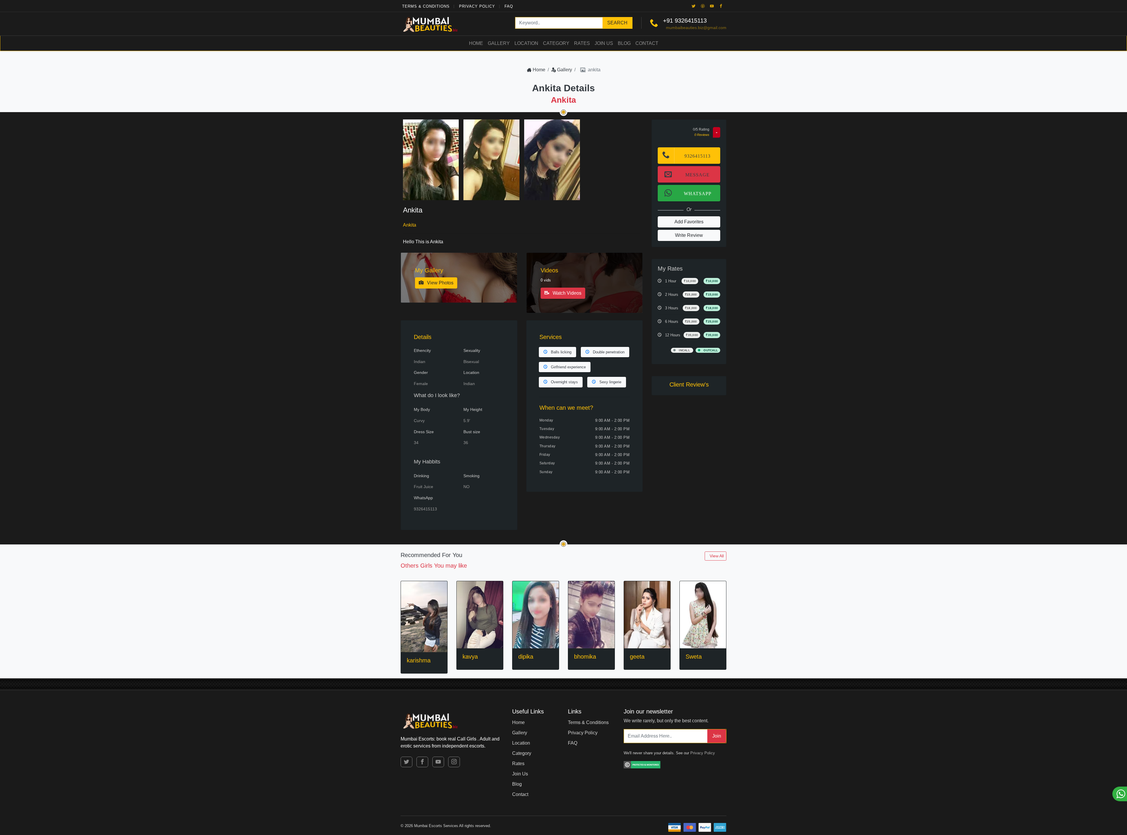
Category (556, 43)
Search (617, 22)
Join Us (604, 43)
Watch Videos (566, 293)
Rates (582, 43)
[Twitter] (693, 6)
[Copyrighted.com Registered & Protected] (642, 763)
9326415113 (691, 20)
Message (697, 174)
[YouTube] (712, 6)
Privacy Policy (477, 6)
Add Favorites (688, 221)
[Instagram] (454, 762)
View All (717, 556)
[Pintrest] (703, 6)
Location (526, 43)
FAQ (509, 6)
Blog (624, 43)
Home (476, 43)
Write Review (689, 235)
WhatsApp (697, 193)
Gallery (499, 43)
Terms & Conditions (426, 6)
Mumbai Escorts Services (436, 826)
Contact (646, 43)
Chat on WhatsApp (1119, 794)
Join (716, 735)
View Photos (439, 282)
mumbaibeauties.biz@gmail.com (696, 27)
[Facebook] (721, 6)
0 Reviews (701, 134)
